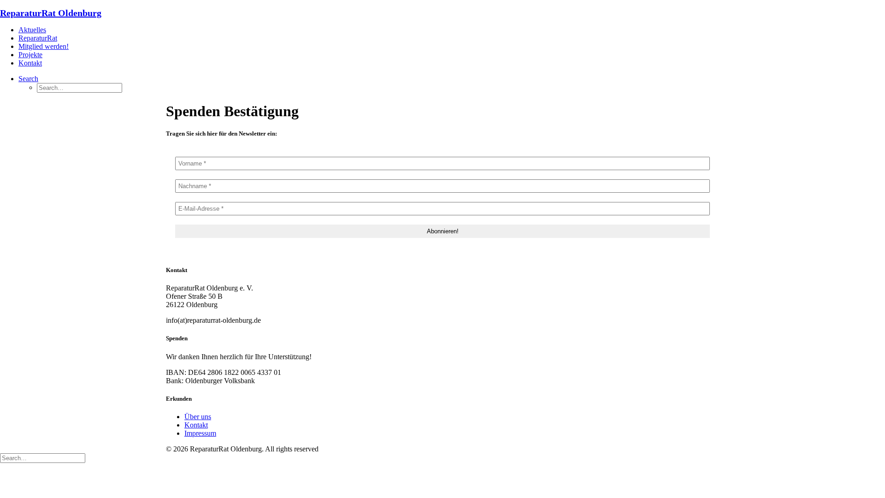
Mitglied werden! (43, 46)
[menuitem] (451, 30)
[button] (28, 79)
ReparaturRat (37, 38)
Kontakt (30, 63)
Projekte (30, 55)
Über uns (197, 417)
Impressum (200, 433)
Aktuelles (32, 30)
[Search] (42, 458)
